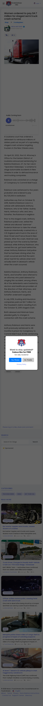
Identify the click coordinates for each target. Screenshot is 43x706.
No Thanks (28, 360)
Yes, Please (15, 360)
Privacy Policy (21, 364)
